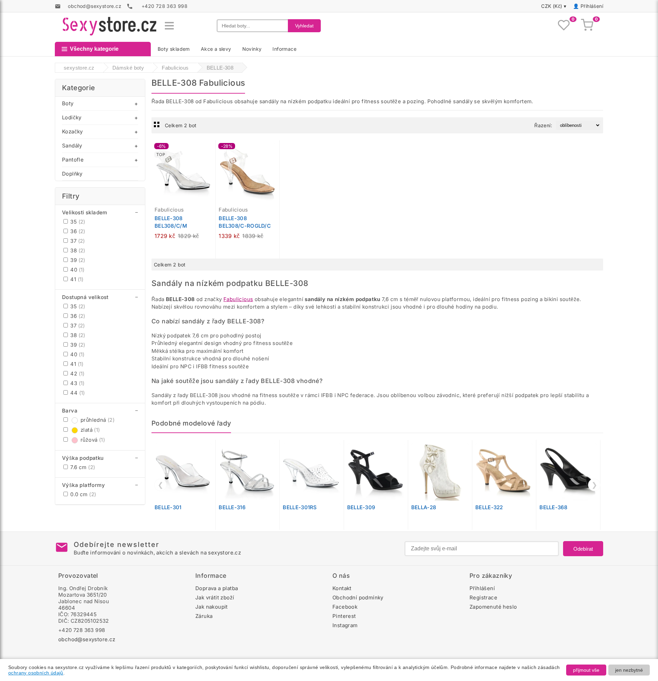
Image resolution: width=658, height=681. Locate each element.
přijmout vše (586, 670)
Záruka (203, 616)
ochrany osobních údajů (35, 673)
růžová (93, 440)
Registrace (483, 597)
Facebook (344, 607)
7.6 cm (82, 467)
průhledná (97, 420)
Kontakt (342, 588)
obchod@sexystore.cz (86, 639)
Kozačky (72, 131)
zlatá (90, 430)
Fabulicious (238, 299)
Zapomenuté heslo (493, 607)
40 (77, 269)
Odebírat (583, 549)
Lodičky (72, 117)
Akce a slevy (216, 49)
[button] (212, 149)
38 (77, 250)
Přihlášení (592, 6)
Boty (68, 103)
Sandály (72, 145)
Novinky (252, 49)
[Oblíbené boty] (564, 26)
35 (77, 221)
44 (77, 393)
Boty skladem (174, 49)
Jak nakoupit (211, 607)
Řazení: (543, 125)
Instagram (345, 625)
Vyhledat (304, 25)
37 (77, 241)
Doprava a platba (216, 588)
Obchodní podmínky (357, 597)
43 (77, 383)
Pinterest (344, 616)
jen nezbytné (629, 670)
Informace (284, 49)
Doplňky (72, 173)
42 (77, 373)
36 (77, 231)
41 (76, 279)
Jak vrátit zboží (214, 597)
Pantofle (73, 159)
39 (77, 260)
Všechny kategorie (94, 49)
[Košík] (587, 26)
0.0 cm (82, 494)
